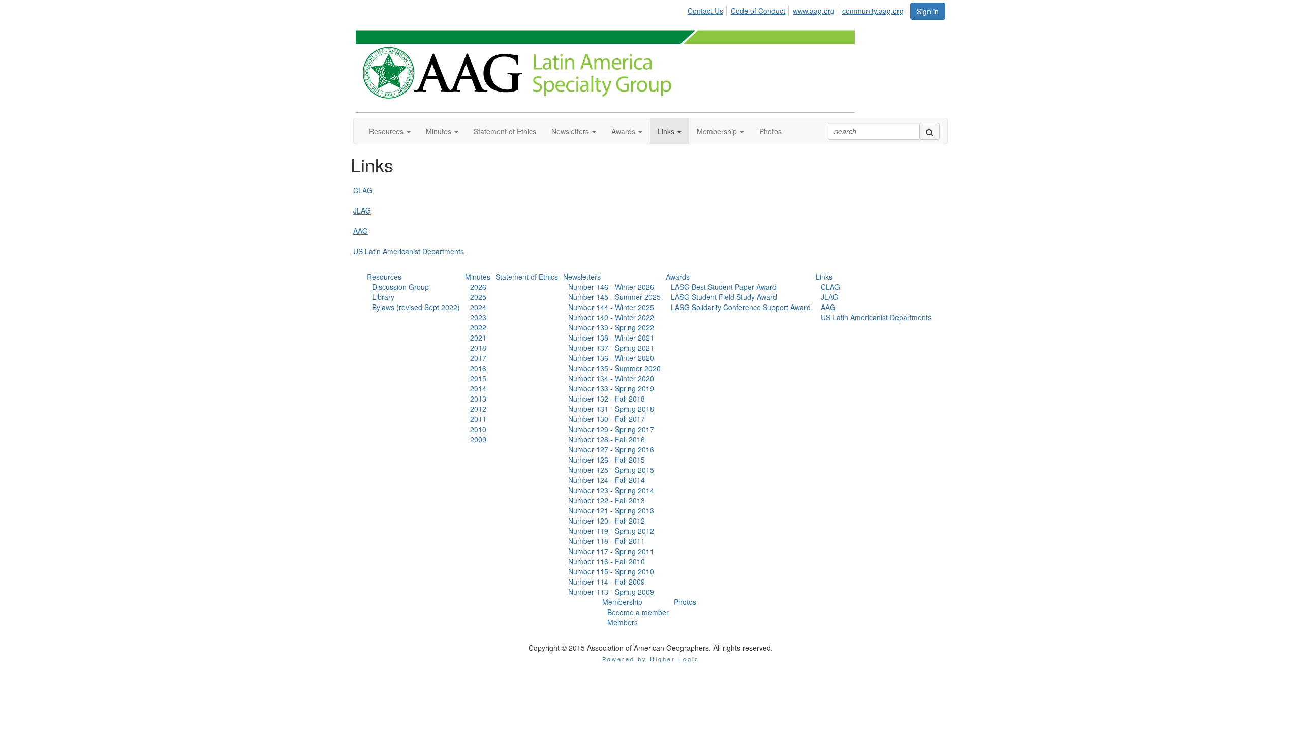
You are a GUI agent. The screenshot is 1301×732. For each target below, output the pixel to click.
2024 (478, 307)
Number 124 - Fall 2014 (606, 480)
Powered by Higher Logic (650, 659)
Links (824, 276)
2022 (478, 327)
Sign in (928, 11)
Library (383, 297)
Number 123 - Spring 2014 (611, 490)
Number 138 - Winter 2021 (611, 337)
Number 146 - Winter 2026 (611, 287)
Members (622, 622)
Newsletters (582, 276)
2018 (478, 348)
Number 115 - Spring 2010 (611, 571)
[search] (929, 131)
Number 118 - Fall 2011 (606, 541)
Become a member (638, 612)
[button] (389, 131)
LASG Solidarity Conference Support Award (741, 307)
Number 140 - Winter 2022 (611, 317)
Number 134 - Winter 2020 (611, 378)
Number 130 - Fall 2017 (606, 419)
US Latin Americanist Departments (408, 251)
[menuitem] (708, 9)
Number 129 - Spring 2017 (611, 429)
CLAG (363, 190)
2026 (478, 287)
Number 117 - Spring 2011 (611, 551)
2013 (478, 398)
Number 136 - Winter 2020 (611, 358)
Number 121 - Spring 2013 (611, 510)
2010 (478, 429)
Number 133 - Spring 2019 (611, 388)
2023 (478, 317)
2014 (478, 388)
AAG (360, 231)
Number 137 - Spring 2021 (611, 348)
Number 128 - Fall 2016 (606, 439)
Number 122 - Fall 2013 (606, 500)
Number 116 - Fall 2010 (606, 561)
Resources (384, 276)
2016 (478, 368)
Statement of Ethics (526, 276)
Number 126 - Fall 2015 (606, 459)
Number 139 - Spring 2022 (611, 327)
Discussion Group (400, 287)
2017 (478, 358)
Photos (685, 602)
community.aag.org (873, 11)
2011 (478, 419)
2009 (478, 439)
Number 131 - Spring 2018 (611, 409)
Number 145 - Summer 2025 (614, 297)
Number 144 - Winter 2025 (611, 307)
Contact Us (705, 11)
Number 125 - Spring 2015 (611, 470)
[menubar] (798, 9)
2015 (478, 378)
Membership (622, 602)
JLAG (362, 210)
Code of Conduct (758, 11)
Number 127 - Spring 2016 (611, 449)
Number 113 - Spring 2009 (611, 592)
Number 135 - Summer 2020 (614, 368)
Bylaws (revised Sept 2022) (416, 307)
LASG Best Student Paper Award (724, 287)
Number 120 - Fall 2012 (606, 520)
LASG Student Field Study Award (724, 297)
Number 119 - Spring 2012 (611, 531)
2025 (478, 297)
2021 (478, 337)
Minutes (477, 276)
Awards (678, 276)
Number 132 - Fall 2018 (606, 398)
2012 (478, 409)
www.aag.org (813, 11)
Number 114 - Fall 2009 (606, 581)
